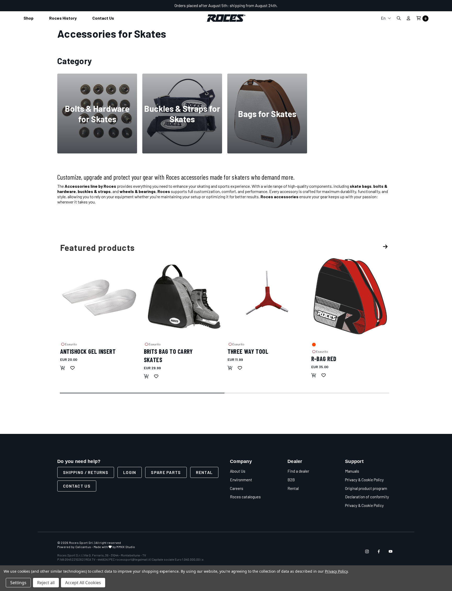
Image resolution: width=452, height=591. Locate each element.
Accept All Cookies (83, 583)
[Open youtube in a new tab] (390, 551)
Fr (386, 36)
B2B (291, 479)
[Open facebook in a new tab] (379, 551)
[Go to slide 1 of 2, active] (142, 393)
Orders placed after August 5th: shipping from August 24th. (226, 5)
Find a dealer (298, 471)
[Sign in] (408, 18)
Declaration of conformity (367, 496)
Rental (204, 472)
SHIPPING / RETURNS (85, 472)
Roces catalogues (245, 496)
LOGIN (129, 472)
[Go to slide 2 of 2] (307, 393)
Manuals (352, 471)
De (385, 45)
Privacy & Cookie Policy (364, 479)
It (386, 28)
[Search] (399, 18)
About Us (237, 471)
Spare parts (166, 472)
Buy (97, 133)
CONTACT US (77, 485)
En (383, 17)
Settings (18, 583)
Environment (241, 479)
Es (385, 53)
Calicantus (83, 547)
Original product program (366, 488)
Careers (236, 488)
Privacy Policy (336, 571)
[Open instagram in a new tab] (367, 551)
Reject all (46, 583)
